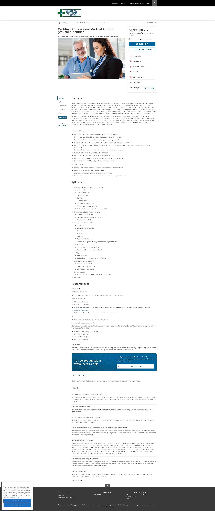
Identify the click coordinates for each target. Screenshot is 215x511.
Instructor (62, 109)
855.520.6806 (62, 125)
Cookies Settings (17, 505)
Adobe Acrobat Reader (81, 310)
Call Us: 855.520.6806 (149, 23)
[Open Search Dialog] (154, 3)
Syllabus (61, 102)
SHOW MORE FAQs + (78, 480)
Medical (76, 23)
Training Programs (67, 23)
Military (128, 494)
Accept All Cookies (17, 500)
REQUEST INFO (149, 88)
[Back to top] (107, 492)
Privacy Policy (110, 506)
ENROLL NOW (142, 44)
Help (127, 498)
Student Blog (144, 494)
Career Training (97, 494)
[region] (17, 496)
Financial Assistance (131, 496)
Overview (61, 98)
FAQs (60, 113)
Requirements (63, 105)
